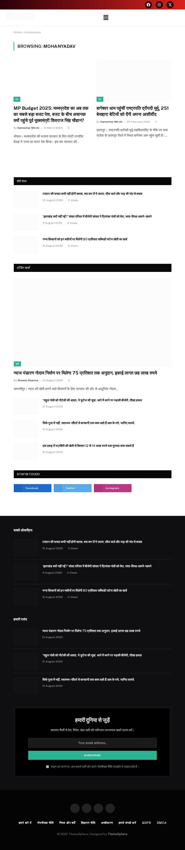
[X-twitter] (170, 4)
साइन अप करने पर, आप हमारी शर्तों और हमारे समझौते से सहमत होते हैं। (94, 766)
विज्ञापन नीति (88, 823)
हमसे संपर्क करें (127, 823)
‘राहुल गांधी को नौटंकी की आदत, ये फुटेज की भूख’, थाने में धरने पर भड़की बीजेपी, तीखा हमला (92, 400)
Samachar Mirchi (28, 127)
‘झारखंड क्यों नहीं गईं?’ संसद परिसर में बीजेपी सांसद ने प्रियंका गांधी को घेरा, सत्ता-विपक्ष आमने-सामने (97, 216)
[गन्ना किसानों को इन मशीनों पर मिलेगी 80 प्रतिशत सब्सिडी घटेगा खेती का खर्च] (26, 245)
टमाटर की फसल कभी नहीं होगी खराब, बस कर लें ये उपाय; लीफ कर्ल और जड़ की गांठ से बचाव (92, 193)
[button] (106, 18)
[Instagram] (159, 4)
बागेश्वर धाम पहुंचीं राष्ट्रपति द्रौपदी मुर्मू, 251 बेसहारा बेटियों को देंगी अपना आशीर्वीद (133, 111)
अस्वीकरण (107, 823)
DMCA (161, 823)
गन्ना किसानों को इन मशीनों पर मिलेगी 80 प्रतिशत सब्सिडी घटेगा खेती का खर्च (85, 239)
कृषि (17, 364)
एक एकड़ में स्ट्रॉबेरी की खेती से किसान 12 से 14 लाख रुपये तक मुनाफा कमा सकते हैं (88, 446)
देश (16, 99)
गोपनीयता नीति (104, 766)
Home (17, 32)
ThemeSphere (117, 834)
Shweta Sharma (28, 380)
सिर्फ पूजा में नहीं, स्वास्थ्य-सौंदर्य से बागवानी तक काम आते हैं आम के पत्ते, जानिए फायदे (88, 423)
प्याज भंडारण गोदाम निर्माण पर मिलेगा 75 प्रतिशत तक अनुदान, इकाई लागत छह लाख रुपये (85, 373)
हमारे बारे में (25, 823)
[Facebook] (148, 4)
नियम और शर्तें (67, 823)
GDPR (146, 823)
